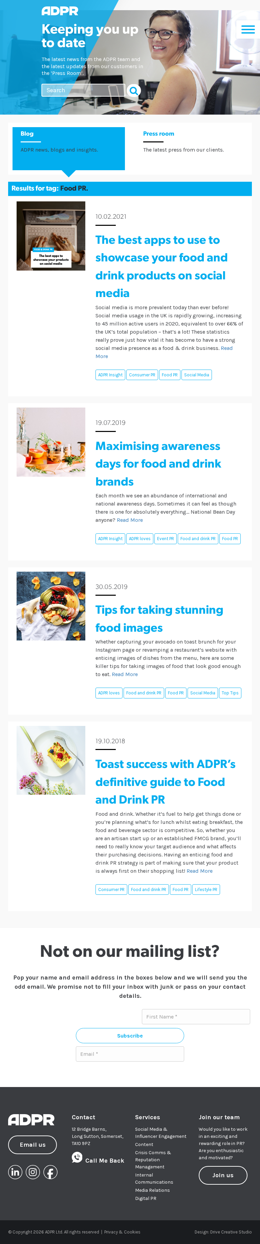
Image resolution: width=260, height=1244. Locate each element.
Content (144, 1144)
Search (134, 90)
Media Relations (152, 1190)
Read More (130, 520)
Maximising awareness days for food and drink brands (158, 465)
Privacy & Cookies (122, 1232)
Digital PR (145, 1198)
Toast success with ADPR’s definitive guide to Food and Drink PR (165, 783)
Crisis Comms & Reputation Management (153, 1160)
